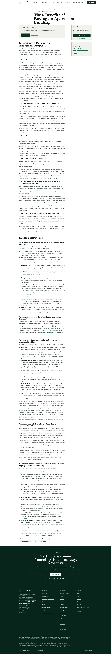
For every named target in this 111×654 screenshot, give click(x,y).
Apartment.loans (23, 248)
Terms (90, 650)
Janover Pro (31, 603)
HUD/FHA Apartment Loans (48, 599)
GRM (61, 618)
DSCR (61, 596)
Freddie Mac (44, 2)
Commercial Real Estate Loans (25, 601)
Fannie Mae (36, 2)
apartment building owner (26, 541)
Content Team (45, 11)
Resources (68, 2)
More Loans (60, 2)
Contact (79, 601)
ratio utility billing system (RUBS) (44, 353)
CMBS (43, 604)
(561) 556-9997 (81, 2)
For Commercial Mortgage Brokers (83, 611)
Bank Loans (44, 601)
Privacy (86, 650)
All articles (75, 53)
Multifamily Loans (31, 600)
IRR (60, 621)
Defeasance (62, 624)
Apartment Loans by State (83, 607)
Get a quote (91, 2)
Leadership (79, 599)
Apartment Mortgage (64, 593)
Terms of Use (61, 638)
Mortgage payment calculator (80, 50)
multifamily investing (40, 541)
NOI (61, 601)
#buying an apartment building (27, 538)
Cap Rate (62, 599)
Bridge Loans (45, 610)
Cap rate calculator (77, 48)
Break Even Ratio (63, 612)
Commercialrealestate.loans (48, 332)
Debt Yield (62, 604)
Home (35, 9)
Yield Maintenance (64, 607)
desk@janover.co (22, 612)
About (75, 2)
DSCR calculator (77, 46)
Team (78, 596)
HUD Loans (24, 603)
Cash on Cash (63, 615)
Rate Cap (62, 626)
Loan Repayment (63, 610)
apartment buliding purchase (57, 538)
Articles (39, 9)
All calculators (63, 629)
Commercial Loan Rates (47, 612)
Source (29, 482)
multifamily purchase (43, 538)
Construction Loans (46, 607)
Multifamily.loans (30, 295)
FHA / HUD (52, 2)
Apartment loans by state (79, 51)
